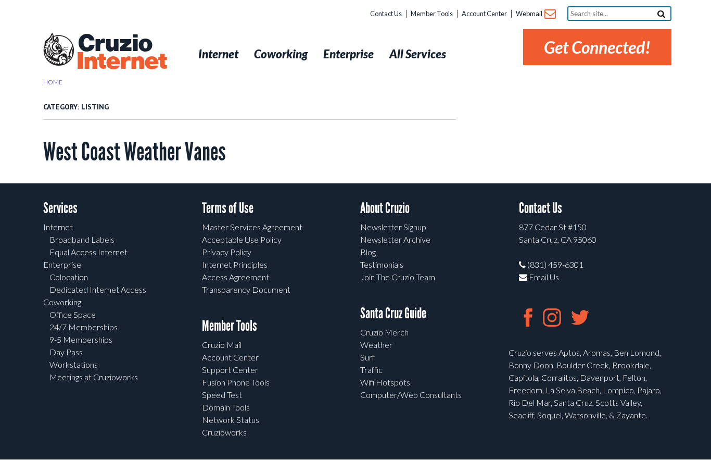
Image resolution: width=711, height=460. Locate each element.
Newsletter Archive (395, 239)
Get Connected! (597, 47)
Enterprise (62, 264)
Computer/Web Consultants (411, 395)
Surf (367, 357)
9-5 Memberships (80, 339)
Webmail (529, 13)
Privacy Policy (226, 252)
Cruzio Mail (222, 345)
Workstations (73, 364)
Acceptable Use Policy (242, 239)
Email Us (543, 277)
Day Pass (66, 352)
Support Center (230, 370)
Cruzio (121, 52)
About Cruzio (385, 208)
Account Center (484, 13)
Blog (368, 252)
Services (60, 208)
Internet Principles (235, 264)
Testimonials (381, 264)
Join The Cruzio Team (397, 277)
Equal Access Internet (88, 252)
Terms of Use (227, 208)
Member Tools (432, 13)
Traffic (371, 370)
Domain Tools (226, 407)
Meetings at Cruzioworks (93, 377)
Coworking (62, 302)
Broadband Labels (82, 239)
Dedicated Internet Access (97, 289)
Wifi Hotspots (385, 382)
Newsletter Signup (393, 227)
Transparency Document (246, 289)
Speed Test (222, 395)
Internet (58, 227)
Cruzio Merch (384, 332)
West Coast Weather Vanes (134, 151)
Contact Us (386, 13)
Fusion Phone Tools (236, 382)
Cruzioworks (224, 432)
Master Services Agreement (252, 227)
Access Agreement (235, 277)
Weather (376, 345)
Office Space (72, 314)
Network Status (230, 420)
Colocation (68, 277)
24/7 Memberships (83, 327)
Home (52, 82)
